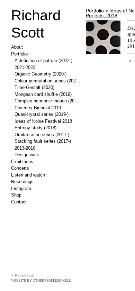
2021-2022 (25, 67)
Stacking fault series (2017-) (43, 141)
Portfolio (19, 54)
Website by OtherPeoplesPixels (41, 280)
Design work (27, 154)
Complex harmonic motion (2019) (47, 100)
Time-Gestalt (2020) (34, 87)
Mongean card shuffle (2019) (43, 94)
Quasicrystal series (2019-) (42, 114)
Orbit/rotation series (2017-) (42, 134)
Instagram (21, 188)
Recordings (22, 181)
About (17, 47)
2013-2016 (25, 148)
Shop (16, 195)
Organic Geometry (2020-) (40, 74)
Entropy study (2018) (35, 127)
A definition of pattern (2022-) (43, 60)
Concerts (20, 168)
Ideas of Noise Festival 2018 (43, 121)
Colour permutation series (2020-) (47, 80)
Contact (19, 201)
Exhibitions (22, 161)
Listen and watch (28, 175)
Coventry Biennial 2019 (38, 107)
